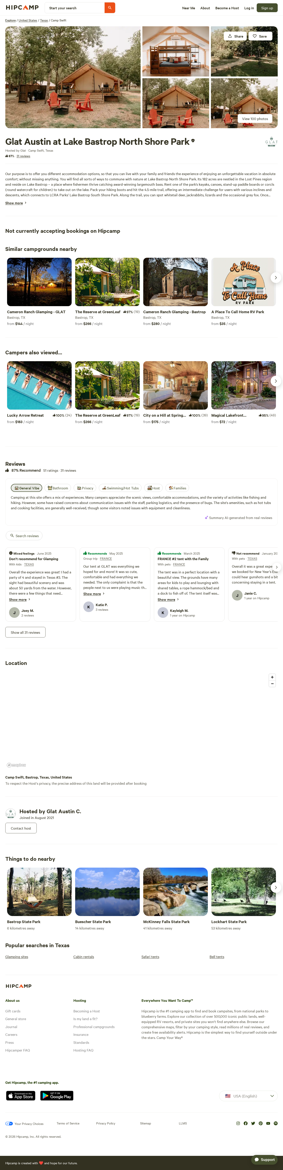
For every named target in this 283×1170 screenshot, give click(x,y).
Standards (81, 1042)
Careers (11, 1034)
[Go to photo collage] (73, 77)
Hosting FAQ (83, 1050)
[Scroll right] (276, 277)
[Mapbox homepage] (16, 765)
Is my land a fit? (85, 1018)
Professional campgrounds (94, 1026)
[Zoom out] (272, 683)
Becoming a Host (86, 1010)
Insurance (80, 1034)
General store (15, 1018)
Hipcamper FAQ (17, 1050)
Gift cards (12, 1010)
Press (9, 1042)
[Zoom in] (272, 677)
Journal (11, 1026)
